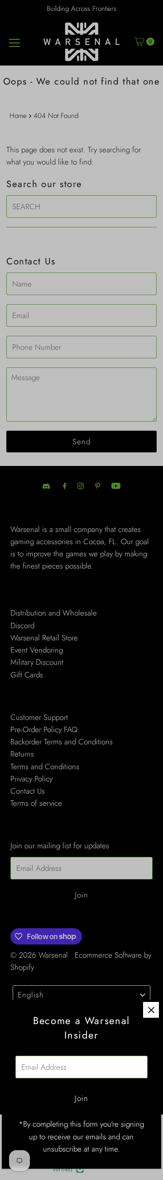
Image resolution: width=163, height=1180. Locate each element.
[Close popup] (151, 1010)
